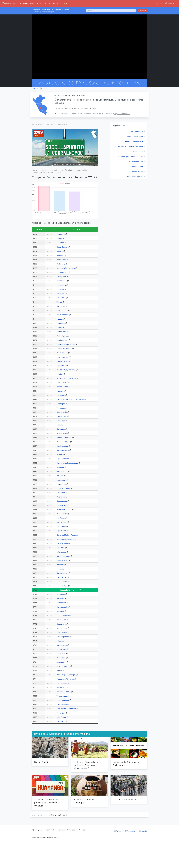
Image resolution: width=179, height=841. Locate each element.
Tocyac (59, 302)
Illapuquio (60, 255)
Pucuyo (59, 238)
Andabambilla (61, 582)
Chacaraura (60, 721)
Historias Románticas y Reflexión (130, 146)
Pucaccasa (60, 323)
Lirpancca (60, 611)
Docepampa (61, 260)
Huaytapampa (61, 471)
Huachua (59, 476)
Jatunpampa (61, 552)
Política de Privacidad (66, 830)
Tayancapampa (62, 560)
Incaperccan (61, 480)
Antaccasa (60, 632)
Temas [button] (31, 3)
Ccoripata (60, 467)
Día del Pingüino (42, 762)
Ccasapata (60, 594)
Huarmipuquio (61, 573)
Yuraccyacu (61, 526)
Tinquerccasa (61, 696)
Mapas (37, 9)
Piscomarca (61, 298)
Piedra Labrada (62, 357)
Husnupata (60, 429)
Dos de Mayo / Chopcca (66, 370)
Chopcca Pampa (62, 442)
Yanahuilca (60, 234)
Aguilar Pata (61, 531)
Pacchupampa (62, 340)
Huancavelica (46, 9)
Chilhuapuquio (62, 607)
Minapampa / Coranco (65, 679)
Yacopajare (60, 713)
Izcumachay (61, 484)
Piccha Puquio (62, 272)
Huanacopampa (62, 450)
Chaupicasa (61, 658)
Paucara (66, 9)
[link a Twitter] (117, 831)
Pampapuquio (61, 683)
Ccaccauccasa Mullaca (65, 539)
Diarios (25, 3)
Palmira (59, 327)
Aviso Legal (49, 830)
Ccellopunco (61, 277)
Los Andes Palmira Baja (65, 268)
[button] (64, 3)
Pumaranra (60, 395)
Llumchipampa (62, 387)
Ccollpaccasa (61, 382)
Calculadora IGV (137, 131)
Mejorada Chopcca (63, 510)
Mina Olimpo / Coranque (66, 675)
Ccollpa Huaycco (63, 666)
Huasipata (60, 598)
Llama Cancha (62, 247)
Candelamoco (61, 353)
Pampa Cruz (61, 603)
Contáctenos (84, 830)
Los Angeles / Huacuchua (66, 378)
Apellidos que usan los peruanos (131, 156)
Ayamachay (60, 662)
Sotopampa (61, 649)
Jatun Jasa (60, 293)
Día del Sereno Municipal (125, 799)
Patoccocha (61, 285)
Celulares (143, 10)
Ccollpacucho (61, 514)
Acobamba (57, 9)
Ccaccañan (60, 493)
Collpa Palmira (62, 336)
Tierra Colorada (62, 615)
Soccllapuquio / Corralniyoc (67, 590)
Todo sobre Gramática (135, 136)
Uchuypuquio (61, 412)
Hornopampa (61, 501)
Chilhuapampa (62, 543)
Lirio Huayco (61, 281)
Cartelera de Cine (136, 162)
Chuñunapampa (62, 637)
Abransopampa (62, 361)
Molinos (59, 454)
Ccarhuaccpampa (63, 488)
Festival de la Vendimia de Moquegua (86, 801)
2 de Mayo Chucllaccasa (66, 709)
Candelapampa (62, 446)
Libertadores (61, 628)
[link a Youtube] (143, 831)
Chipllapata (60, 306)
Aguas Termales (62, 459)
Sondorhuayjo (61, 586)
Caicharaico (61, 497)
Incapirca (60, 565)
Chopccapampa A (63, 692)
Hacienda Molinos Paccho (66, 535)
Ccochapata (61, 620)
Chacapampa (61, 645)
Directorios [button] (41, 3)
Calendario (55, 3)
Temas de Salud (137, 167)
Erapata (59, 319)
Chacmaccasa (61, 577)
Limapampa (61, 624)
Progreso (60, 391)
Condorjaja (60, 404)
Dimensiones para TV (135, 177)
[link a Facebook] (130, 831)
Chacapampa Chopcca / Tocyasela (70, 399)
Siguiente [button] (44, 89)
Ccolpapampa (61, 310)
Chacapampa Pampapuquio (67, 463)
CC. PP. (76, 229)
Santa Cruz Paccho (63, 349)
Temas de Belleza (137, 172)
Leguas (59, 670)
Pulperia (59, 641)
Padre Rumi (60, 654)
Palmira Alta (61, 332)
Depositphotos (59, 815)
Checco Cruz (61, 416)
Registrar (171, 3)
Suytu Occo (61, 366)
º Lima (159, 3)
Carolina (59, 251)
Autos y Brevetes (137, 151)
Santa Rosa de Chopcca (65, 344)
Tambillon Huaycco (63, 438)
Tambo (59, 425)
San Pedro (60, 548)
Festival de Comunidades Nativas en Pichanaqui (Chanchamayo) (86, 765)
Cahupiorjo (60, 421)
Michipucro (60, 264)
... (50, 229)
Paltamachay (61, 505)
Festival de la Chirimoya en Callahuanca (126, 763)
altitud (38, 229)
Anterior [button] (36, 89)
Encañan (59, 374)
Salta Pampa (61, 717)
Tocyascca (60, 408)
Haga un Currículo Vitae (134, 141)
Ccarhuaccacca (62, 315)
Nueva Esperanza (63, 556)
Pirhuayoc (60, 289)
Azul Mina (60, 243)
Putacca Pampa (62, 700)
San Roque (60, 518)
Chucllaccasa (61, 704)
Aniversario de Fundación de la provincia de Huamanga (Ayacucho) (49, 802)
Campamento (61, 522)
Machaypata (61, 687)
